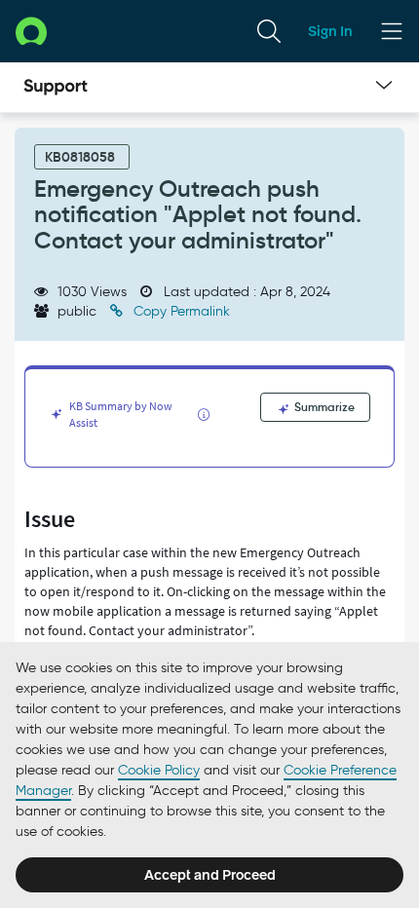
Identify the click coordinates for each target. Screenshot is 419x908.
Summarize (323, 406)
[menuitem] (268, 31)
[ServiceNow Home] (31, 30)
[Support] (55, 87)
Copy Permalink (180, 311)
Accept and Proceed (210, 875)
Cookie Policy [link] (159, 770)
